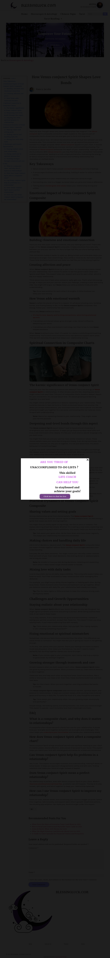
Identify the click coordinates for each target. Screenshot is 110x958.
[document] (55, 479)
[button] (87, 459)
